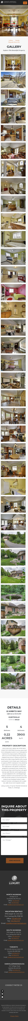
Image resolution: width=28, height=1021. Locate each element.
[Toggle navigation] (25, 2)
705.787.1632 (15, 902)
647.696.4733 (16, 953)
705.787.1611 (15, 900)
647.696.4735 (15, 955)
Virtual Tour (10, 23)
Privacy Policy (14, 1016)
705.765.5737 (15, 921)
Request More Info (14, 42)
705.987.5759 (16, 918)
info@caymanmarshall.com (16, 904)
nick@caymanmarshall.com (16, 923)
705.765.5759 (16, 936)
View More (10, 30)
